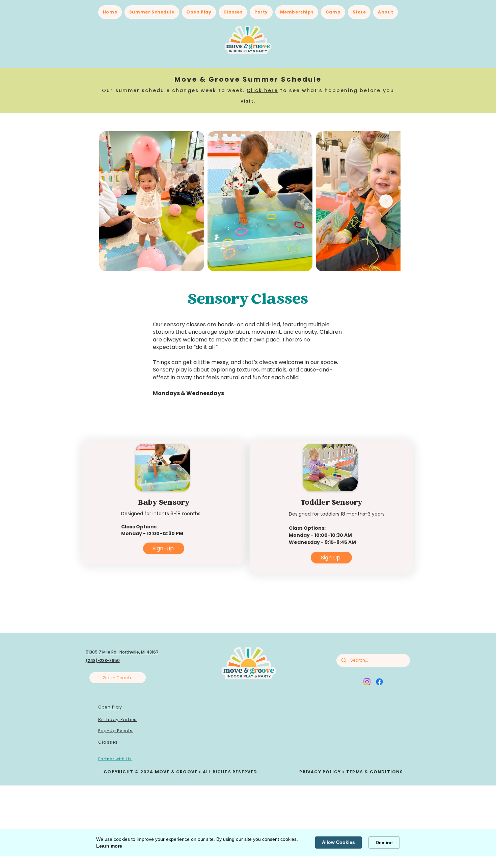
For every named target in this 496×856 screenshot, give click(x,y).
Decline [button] (384, 842)
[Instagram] (366, 681)
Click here (262, 90)
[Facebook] (379, 681)
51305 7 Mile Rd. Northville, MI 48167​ (122, 652)
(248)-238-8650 (103, 660)
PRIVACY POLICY (320, 772)
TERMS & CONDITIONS (374, 772)
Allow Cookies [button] (338, 842)
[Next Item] (386, 201)
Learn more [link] (109, 846)
